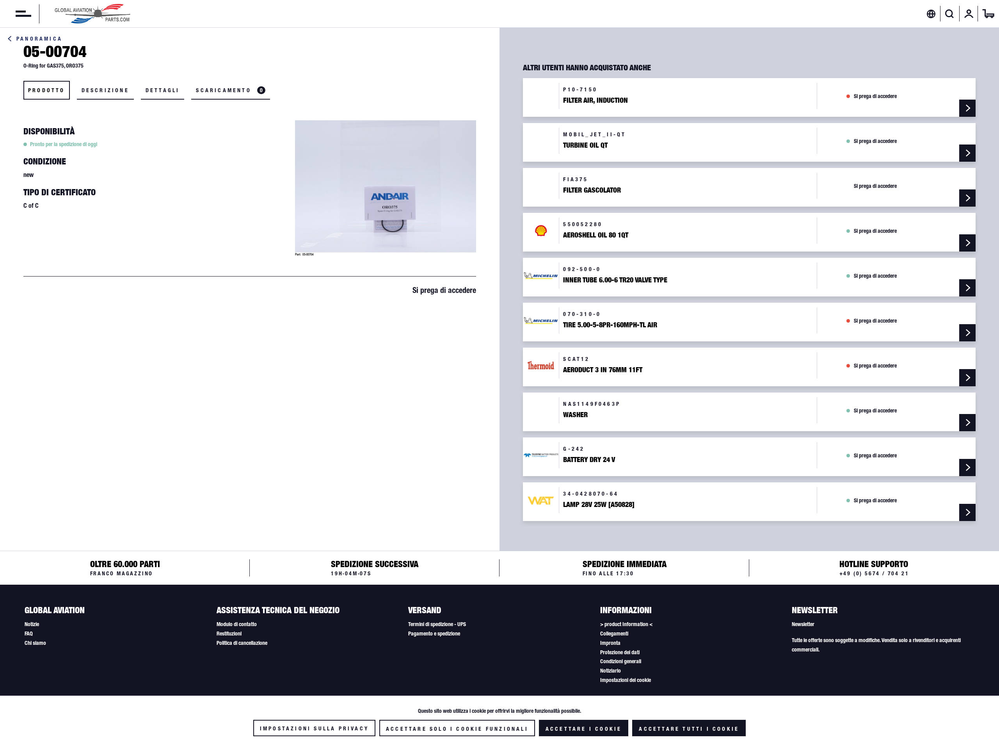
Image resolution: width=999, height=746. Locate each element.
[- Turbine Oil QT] (967, 153)
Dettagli (163, 90)
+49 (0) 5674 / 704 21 (874, 573)
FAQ (29, 633)
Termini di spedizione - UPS (437, 624)
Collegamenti (614, 633)
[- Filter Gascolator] (967, 198)
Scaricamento (229, 90)
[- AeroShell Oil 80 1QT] (967, 243)
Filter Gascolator (592, 190)
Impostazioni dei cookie (625, 680)
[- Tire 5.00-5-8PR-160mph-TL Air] (967, 332)
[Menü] (15, 14)
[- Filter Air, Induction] (967, 108)
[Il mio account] (969, 13)
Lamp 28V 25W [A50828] (599, 505)
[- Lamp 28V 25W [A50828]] (967, 512)
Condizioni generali (620, 661)
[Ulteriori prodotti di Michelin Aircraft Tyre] (541, 275)
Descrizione (105, 90)
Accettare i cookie (584, 729)
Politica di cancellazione (242, 643)
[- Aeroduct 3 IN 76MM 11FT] (967, 377)
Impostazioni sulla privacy (314, 728)
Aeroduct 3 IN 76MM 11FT (602, 370)
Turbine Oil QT (585, 145)
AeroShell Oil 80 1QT (595, 235)
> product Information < (626, 624)
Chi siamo (35, 643)
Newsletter (803, 624)
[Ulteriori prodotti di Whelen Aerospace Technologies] (541, 500)
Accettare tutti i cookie (689, 729)
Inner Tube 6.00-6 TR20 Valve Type (615, 280)
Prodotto (46, 90)
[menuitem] (15, 13)
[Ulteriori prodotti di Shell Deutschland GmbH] (541, 231)
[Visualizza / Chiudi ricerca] (949, 13)
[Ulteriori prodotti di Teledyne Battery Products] (541, 455)
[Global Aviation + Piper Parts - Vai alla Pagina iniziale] (92, 13)
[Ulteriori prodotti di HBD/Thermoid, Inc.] (541, 365)
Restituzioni (229, 633)
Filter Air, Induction (595, 100)
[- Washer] (967, 422)
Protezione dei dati (620, 652)
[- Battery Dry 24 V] (967, 467)
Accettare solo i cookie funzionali (457, 729)
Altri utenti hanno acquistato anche (587, 67)
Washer (575, 415)
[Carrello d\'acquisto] (988, 13)
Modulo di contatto (237, 624)
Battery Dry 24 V (589, 460)
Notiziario (610, 670)
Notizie (32, 624)
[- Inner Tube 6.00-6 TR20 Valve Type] (967, 287)
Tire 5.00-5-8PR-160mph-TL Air (610, 325)
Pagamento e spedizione (434, 633)
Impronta (610, 643)
